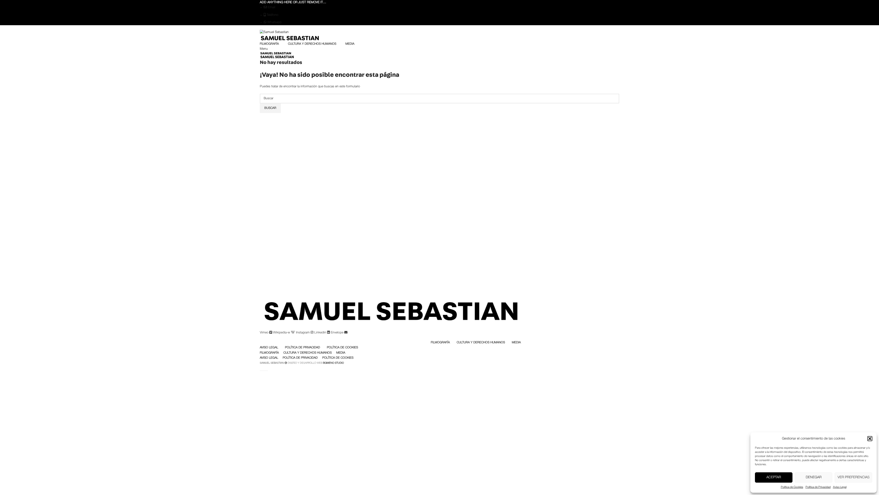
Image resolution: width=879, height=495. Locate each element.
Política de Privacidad (818, 487)
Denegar (814, 477)
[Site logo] (439, 32)
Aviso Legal (839, 487)
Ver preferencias (853, 477)
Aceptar (773, 477)
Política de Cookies (792, 487)
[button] (870, 438)
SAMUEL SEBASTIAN (272, 363)
